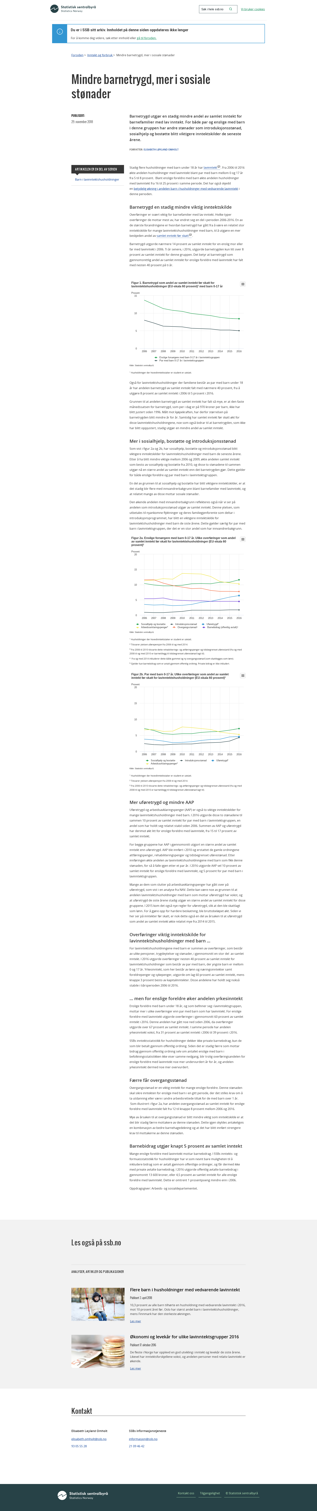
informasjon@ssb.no (143, 1439)
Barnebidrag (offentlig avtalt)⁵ (222, 627)
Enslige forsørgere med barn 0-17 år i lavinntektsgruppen (189, 357)
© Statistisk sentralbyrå (242, 1493)
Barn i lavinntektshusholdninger (97, 179)
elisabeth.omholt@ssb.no (89, 1439)
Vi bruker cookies (253, 9)
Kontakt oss (186, 1493)
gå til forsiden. (146, 38)
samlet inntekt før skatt (173, 236)
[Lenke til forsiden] (73, 9)
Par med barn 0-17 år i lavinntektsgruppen (181, 360)
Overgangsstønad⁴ (188, 627)
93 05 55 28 (79, 1446)
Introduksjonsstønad (186, 624)
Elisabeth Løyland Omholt (161, 149)
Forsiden (77, 55)
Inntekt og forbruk (100, 55)
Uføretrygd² (212, 624)
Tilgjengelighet (210, 1493)
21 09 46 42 (136, 1446)
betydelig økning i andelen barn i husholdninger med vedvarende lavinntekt (186, 189)
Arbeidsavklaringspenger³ (154, 627)
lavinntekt (210, 168)
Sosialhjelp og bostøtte (153, 624)
